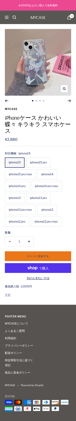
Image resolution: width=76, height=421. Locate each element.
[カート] (69, 17)
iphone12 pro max (46, 221)
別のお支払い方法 (38, 278)
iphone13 (15, 197)
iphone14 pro (17, 186)
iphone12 (47, 209)
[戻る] (6, 100)
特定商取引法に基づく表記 (19, 362)
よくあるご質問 (15, 330)
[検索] (14, 17)
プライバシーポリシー (19, 345)
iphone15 (15, 162)
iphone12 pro (17, 221)
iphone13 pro (38, 197)
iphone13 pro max (20, 209)
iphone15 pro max (20, 174)
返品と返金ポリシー (17, 372)
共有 (8, 295)
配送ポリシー (13, 353)
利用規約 (10, 338)
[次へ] (69, 100)
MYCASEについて (16, 323)
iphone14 (47, 174)
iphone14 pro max (46, 186)
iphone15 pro (38, 162)
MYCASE (11, 109)
